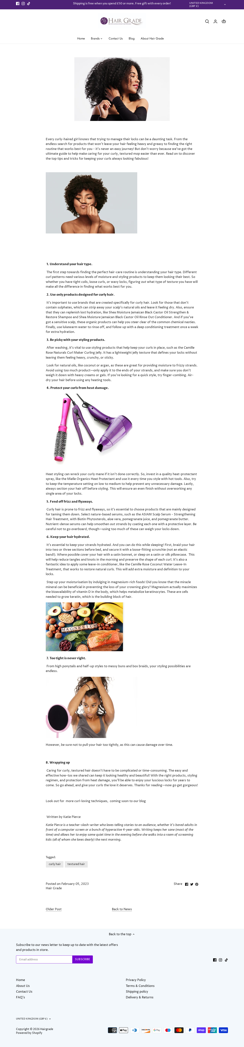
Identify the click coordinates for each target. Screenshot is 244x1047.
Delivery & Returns (139, 997)
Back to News (122, 909)
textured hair (76, 864)
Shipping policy (137, 992)
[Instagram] (23, 4)
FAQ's (20, 997)
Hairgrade (46, 1029)
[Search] (207, 21)
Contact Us (24, 992)
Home (20, 980)
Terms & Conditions (140, 986)
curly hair (55, 864)
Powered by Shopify (29, 1033)
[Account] (215, 21)
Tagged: (51, 857)
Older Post (54, 909)
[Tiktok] (28, 4)
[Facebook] (17, 4)
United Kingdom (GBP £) (201, 5)
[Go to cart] (224, 21)
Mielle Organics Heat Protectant (91, 479)
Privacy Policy (136, 980)
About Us (23, 986)
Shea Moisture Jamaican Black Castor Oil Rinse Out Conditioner (125, 317)
